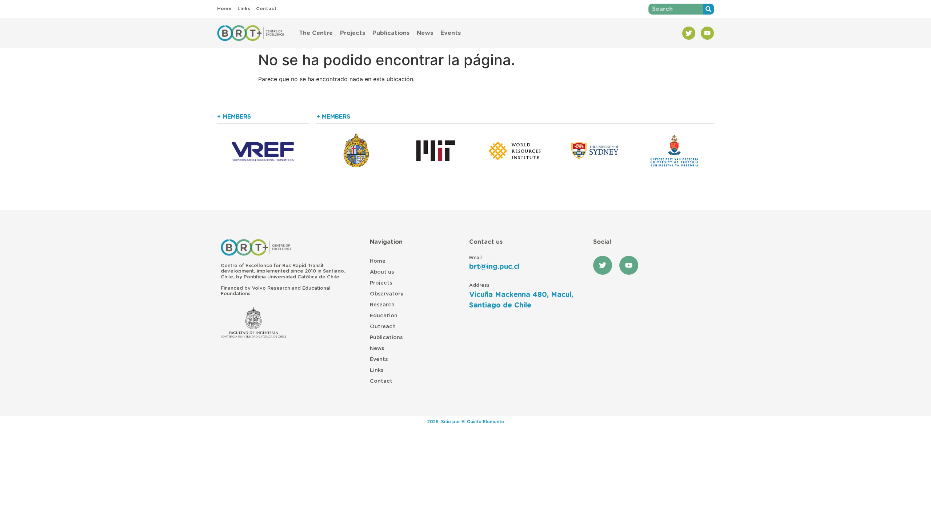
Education (383, 315)
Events (450, 33)
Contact (381, 381)
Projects (352, 33)
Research (382, 304)
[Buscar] (708, 9)
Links (376, 370)
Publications (390, 33)
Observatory (386, 294)
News (425, 33)
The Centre (316, 33)
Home (377, 261)
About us (382, 272)
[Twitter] (688, 33)
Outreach (383, 326)
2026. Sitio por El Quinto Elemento (465, 422)
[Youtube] (707, 33)
